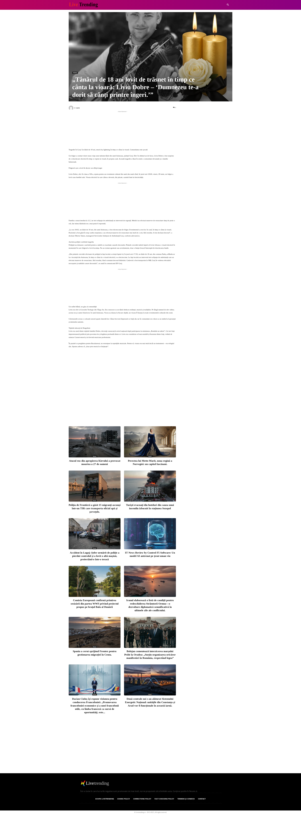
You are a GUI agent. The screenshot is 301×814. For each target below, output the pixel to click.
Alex (78, 108)
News (75, 72)
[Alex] (71, 108)
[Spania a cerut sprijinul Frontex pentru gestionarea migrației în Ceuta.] (95, 632)
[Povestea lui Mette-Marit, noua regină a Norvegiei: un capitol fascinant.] (150, 441)
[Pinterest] (128, 414)
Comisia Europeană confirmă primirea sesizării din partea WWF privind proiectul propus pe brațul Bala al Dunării (95, 603)
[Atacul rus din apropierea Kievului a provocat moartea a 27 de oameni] (95, 441)
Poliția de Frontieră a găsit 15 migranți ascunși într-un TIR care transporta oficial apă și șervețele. (95, 508)
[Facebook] (113, 414)
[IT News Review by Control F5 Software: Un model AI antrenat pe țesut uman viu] (150, 533)
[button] (227, 4)
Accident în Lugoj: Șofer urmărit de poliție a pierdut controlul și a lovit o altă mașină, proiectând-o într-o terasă (94, 556)
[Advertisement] (122, 129)
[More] (144, 414)
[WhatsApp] (136, 414)
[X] (121, 414)
